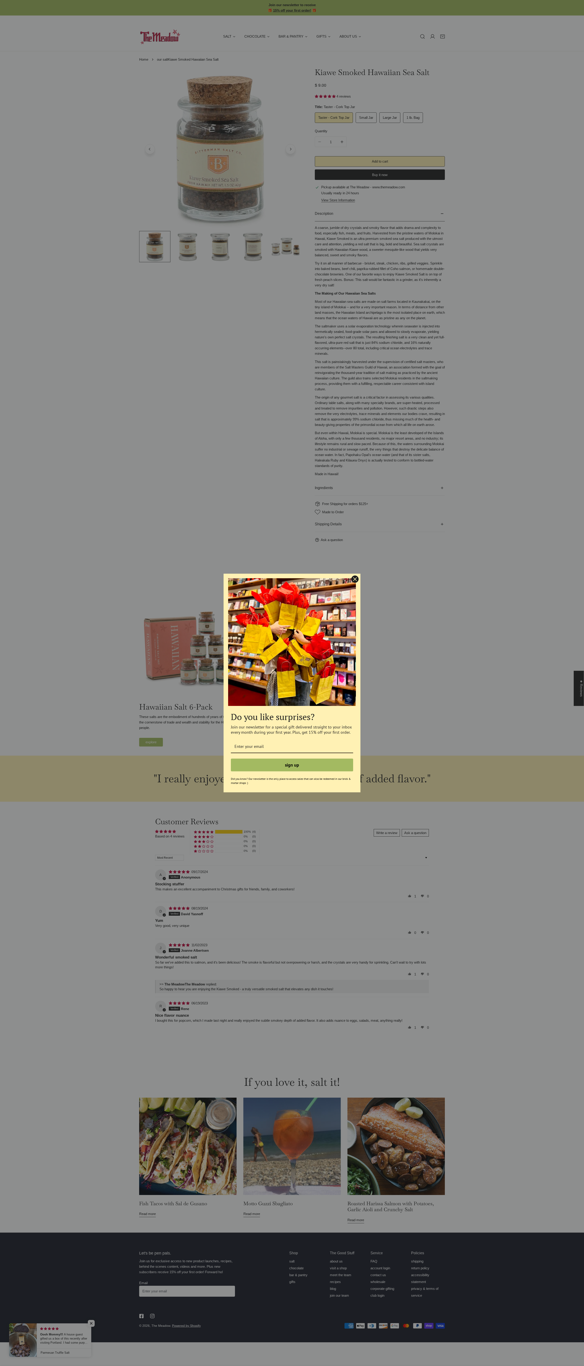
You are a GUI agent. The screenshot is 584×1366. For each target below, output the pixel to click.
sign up (292, 765)
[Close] (354, 579)
